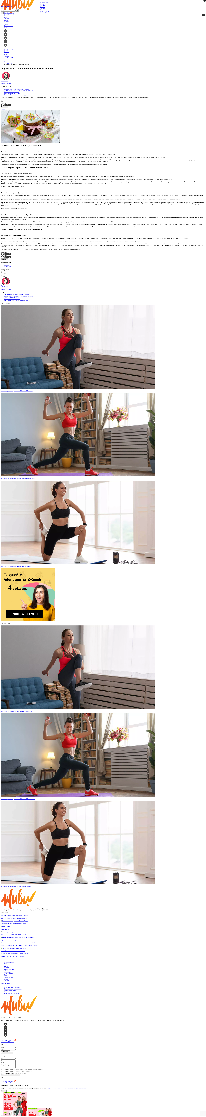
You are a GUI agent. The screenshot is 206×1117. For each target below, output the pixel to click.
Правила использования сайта (12, 987)
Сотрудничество (8, 49)
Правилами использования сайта (57, 1088)
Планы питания (8, 59)
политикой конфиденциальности (34, 1069)
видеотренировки (45, 2)
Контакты (6, 52)
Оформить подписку (6, 6)
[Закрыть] (2, 1115)
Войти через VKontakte (7, 1042)
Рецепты (6, 56)
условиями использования (16, 1069)
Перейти (3, 109)
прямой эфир (43, 12)
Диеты (5, 54)
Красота (42, 7)
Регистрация (9, 1053)
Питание (42, 5)
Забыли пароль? (5, 1051)
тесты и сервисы (44, 11)
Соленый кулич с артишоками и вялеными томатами (18, 90)
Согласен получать (14, 1073)
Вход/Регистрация (9, 13)
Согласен (3, 1091)
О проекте (6, 991)
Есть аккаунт (16, 1074)
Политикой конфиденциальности (77, 1088)
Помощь (6, 50)
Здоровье (42, 8)
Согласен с (17, 1071)
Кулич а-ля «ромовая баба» (11, 92)
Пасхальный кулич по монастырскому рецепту (17, 95)
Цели (5, 27)
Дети (5, 17)
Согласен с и (22, 1069)
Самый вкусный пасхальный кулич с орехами (16, 89)
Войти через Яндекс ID (7, 1040)
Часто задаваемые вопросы (11, 993)
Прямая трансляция (9, 15)
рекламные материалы (10, 990)
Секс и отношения (45, 10)
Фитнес (42, 4)
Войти (2, 1053)
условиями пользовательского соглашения (20, 1071)
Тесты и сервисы (8, 26)
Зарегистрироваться (6, 1074)
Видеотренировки (9, 14)
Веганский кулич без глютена (12, 93)
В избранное (4, 107)
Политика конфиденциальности (12, 989)
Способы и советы (9, 57)
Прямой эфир (7, 972)
